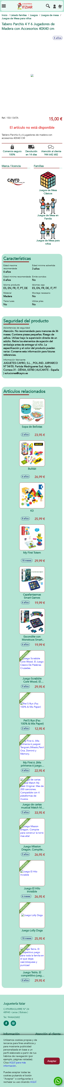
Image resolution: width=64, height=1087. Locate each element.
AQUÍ (33, 1082)
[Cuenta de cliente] (54, 6)
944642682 (14, 1017)
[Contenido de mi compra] (60, 6)
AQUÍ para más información (14, 1064)
